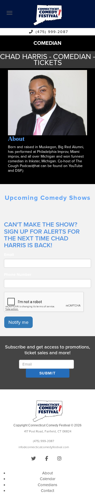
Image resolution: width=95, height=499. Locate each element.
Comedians (47, 484)
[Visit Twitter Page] (33, 459)
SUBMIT (47, 373)
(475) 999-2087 (52, 32)
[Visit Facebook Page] (46, 459)
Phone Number (17, 274)
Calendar (47, 478)
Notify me (18, 322)
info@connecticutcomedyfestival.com (43, 447)
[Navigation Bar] (9, 13)
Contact (47, 490)
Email (9, 254)
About (47, 473)
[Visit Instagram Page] (59, 459)
